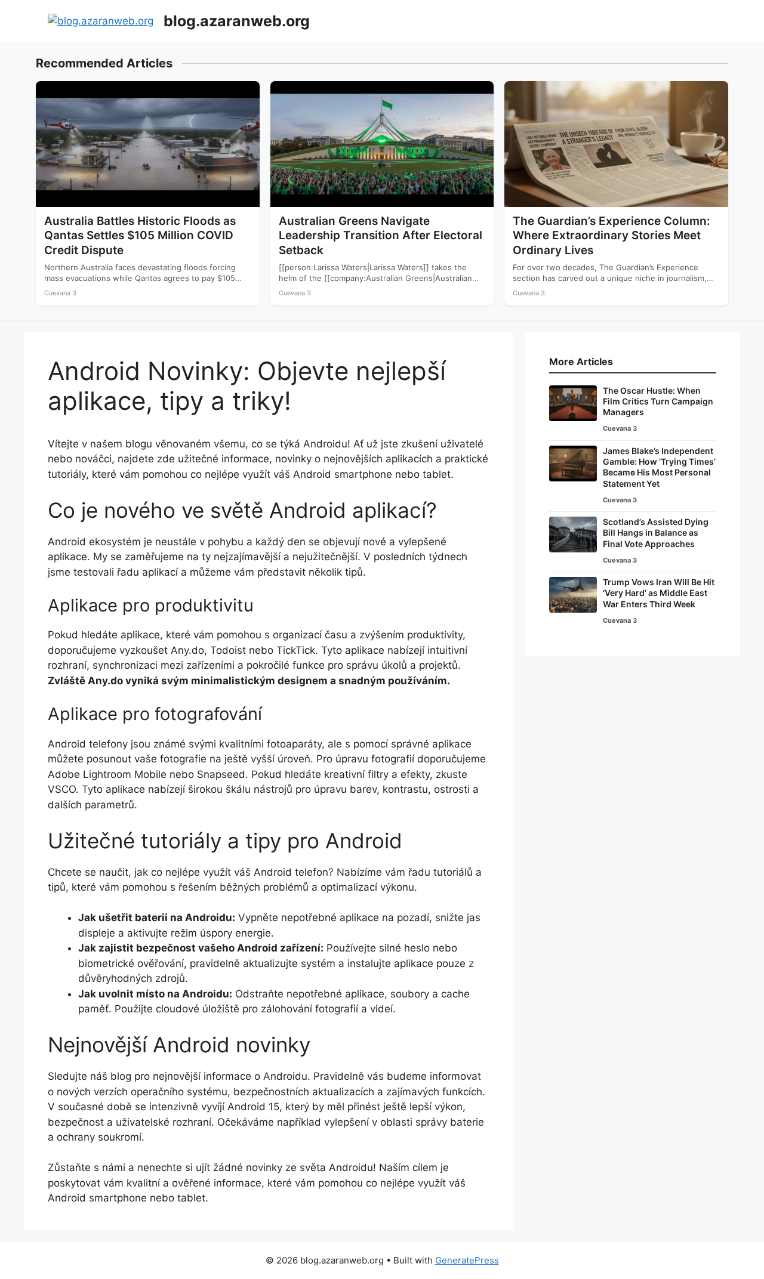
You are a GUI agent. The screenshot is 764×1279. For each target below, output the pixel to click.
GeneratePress (467, 1260)
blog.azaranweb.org (237, 21)
